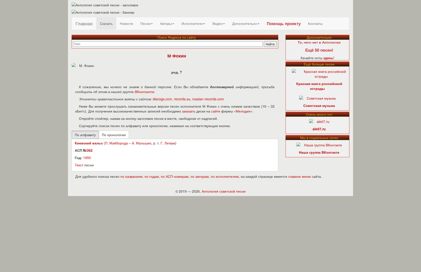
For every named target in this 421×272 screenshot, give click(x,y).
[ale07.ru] (319, 121)
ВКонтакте (144, 91)
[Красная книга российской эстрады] (321, 73)
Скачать (106, 23)
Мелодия (243, 111)
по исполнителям (225, 176)
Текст (79, 164)
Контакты (315, 23)
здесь (328, 57)
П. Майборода (116, 143)
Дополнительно (244, 23)
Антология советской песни (224, 191)
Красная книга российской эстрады (319, 86)
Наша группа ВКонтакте (319, 152)
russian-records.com (208, 98)
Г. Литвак (168, 143)
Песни (145, 23)
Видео (217, 23)
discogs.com (162, 98)
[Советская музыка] (317, 97)
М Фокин (176, 56)
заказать (188, 111)
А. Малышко (141, 143)
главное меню (299, 176)
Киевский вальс (89, 143)
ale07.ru (319, 128)
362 (90, 150)
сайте (215, 111)
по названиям (131, 176)
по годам (151, 176)
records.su (182, 98)
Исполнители (192, 23)
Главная (84, 23)
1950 (87, 157)
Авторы (166, 23)
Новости (126, 23)
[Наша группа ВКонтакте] (319, 144)
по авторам (200, 176)
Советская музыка (319, 105)
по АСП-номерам (175, 176)
